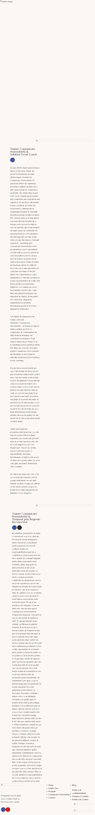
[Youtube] (8, 809)
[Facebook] (12, 160)
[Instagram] (19, 527)
